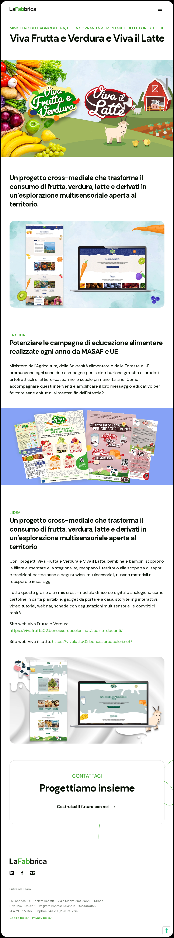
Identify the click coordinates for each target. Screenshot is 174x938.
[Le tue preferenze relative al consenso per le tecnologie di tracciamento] (167, 931)
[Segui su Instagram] (34, 874)
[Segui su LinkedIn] (13, 874)
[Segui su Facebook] (24, 874)
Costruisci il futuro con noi (83, 806)
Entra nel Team (20, 889)
